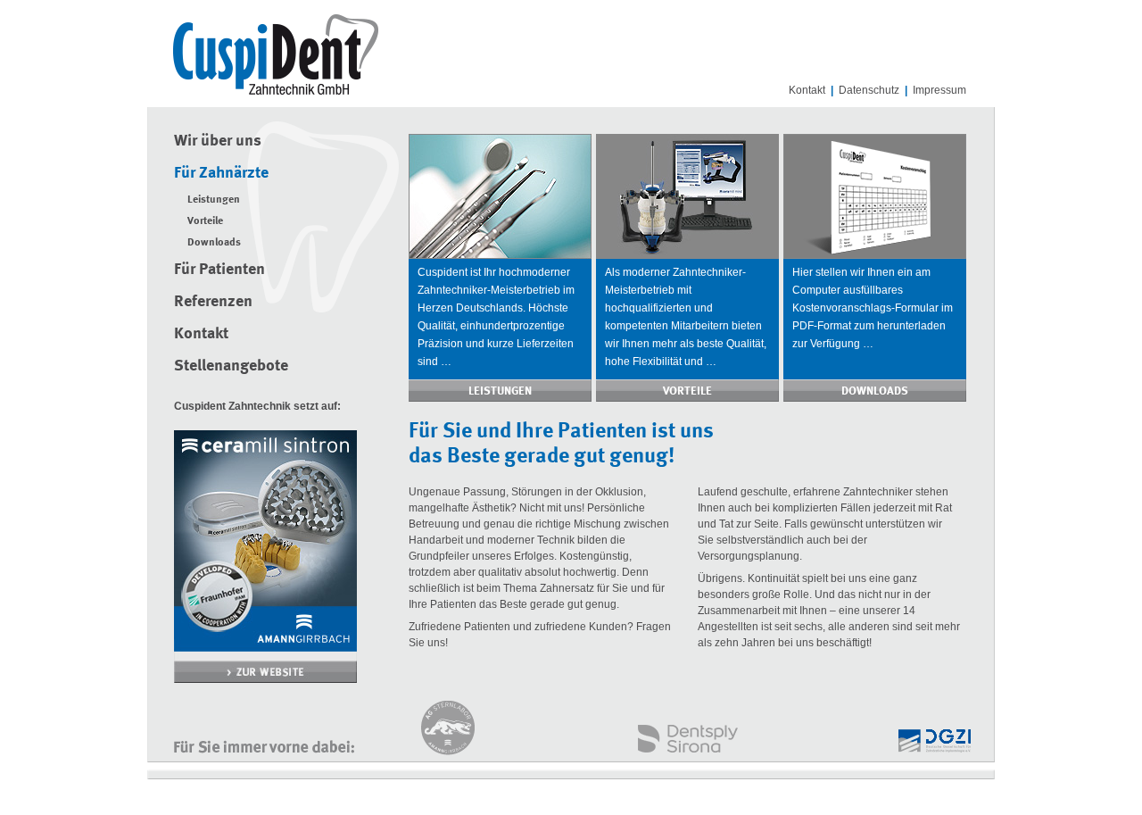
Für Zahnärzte (221, 173)
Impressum (939, 90)
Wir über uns (217, 141)
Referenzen (213, 302)
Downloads (214, 242)
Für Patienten (219, 270)
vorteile (687, 391)
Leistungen (213, 200)
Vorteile (205, 221)
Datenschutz (869, 90)
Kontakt (807, 90)
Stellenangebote (231, 366)
